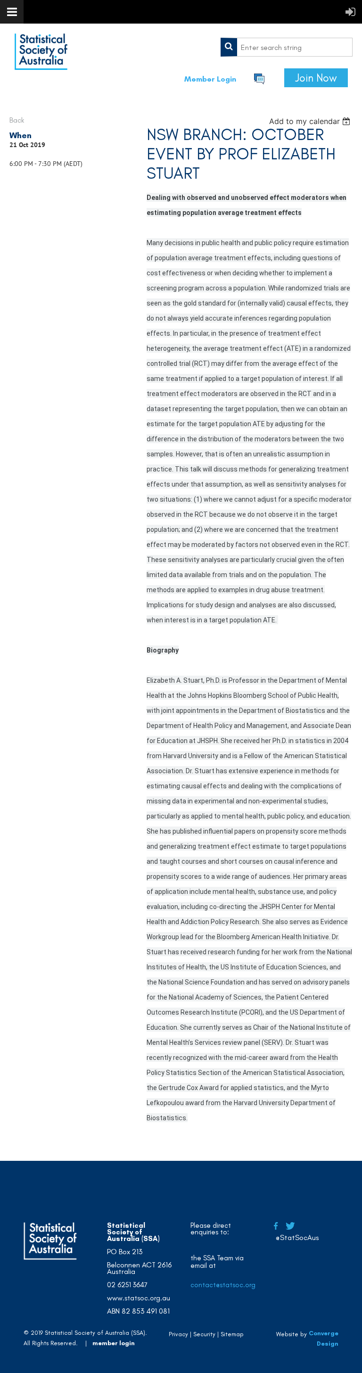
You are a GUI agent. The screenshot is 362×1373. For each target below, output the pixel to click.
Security (204, 1334)
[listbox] (311, 121)
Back (16, 120)
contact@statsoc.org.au (227, 1285)
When (20, 135)
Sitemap (232, 1334)
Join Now (316, 77)
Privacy (178, 1334)
